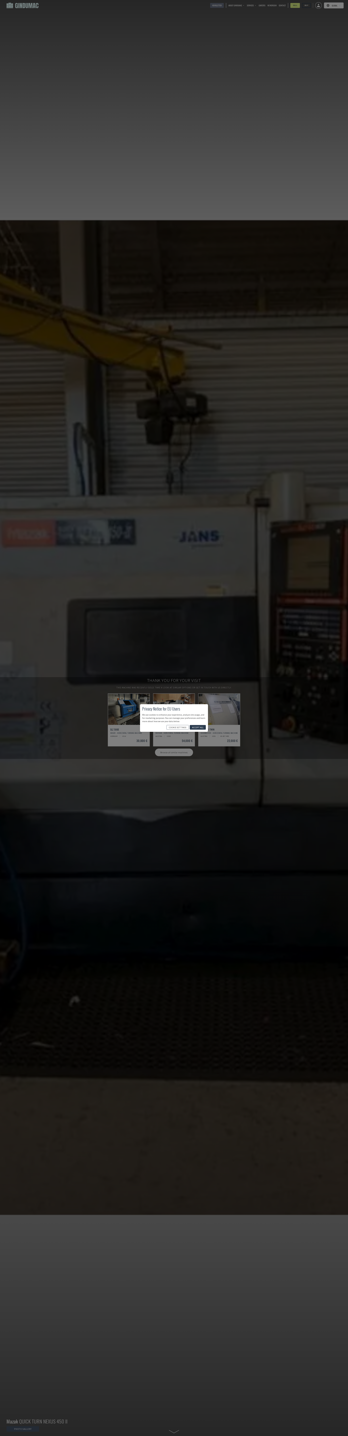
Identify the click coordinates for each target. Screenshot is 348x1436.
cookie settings (177, 727)
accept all (197, 727)
